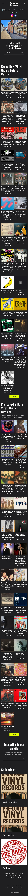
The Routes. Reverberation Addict (7, 312)
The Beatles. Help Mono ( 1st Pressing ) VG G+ (20, 511)
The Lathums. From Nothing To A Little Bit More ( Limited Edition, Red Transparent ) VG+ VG (7, 680)
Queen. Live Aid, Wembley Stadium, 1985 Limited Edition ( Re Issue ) (21, 266)
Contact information (15, 892)
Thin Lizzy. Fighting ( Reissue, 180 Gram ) (20, 187)
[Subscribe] (23, 759)
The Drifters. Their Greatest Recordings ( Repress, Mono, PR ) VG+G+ (20, 680)
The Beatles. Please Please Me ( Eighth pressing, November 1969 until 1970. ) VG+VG (20, 462)
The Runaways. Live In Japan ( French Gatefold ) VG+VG (20, 632)
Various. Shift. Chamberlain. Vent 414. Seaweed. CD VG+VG (7, 609)
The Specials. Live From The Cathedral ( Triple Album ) (7, 359)
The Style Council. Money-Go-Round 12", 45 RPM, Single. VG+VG (7, 535)
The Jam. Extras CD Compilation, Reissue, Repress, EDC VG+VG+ (20, 609)
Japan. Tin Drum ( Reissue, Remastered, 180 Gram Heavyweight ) (20, 214)
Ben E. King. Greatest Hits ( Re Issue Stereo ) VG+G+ (20, 705)
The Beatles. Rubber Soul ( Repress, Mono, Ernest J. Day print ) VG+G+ (20, 487)
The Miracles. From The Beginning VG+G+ (7, 727)
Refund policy (13, 887)
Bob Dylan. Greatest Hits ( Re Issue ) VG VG (20, 435)
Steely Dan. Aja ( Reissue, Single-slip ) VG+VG (20, 535)
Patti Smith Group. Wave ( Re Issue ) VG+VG (20, 654)
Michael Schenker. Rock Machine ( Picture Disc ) (20, 93)
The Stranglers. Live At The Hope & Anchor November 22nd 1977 (7, 335)
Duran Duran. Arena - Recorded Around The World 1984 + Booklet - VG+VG (7, 437)
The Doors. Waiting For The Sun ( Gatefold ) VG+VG (7, 512)
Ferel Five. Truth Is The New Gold (20, 312)
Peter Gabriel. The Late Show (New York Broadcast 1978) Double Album (20, 240)
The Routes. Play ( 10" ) (7, 290)
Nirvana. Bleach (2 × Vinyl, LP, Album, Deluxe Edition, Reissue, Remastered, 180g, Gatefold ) (20, 118)
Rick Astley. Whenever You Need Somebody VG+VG (7, 558)
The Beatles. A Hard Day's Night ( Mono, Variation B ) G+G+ (7, 460)
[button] (3, 3)
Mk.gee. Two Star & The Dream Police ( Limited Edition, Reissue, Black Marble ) (7, 189)
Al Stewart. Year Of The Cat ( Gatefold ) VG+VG (20, 583)
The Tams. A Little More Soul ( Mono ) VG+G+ (7, 704)
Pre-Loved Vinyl (8, 835)
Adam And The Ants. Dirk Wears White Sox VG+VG (7, 632)
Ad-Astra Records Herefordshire (13, 885)
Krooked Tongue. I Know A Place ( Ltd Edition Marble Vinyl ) (20, 165)
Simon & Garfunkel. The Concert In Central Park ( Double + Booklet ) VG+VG (7, 585)
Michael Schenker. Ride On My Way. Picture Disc (7, 93)
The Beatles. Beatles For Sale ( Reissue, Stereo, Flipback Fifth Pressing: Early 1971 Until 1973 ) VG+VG (7, 488)
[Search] (22, 52)
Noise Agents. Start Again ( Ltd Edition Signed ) (7, 165)
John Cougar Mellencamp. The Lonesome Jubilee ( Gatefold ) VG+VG (7, 655)
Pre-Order (6, 868)
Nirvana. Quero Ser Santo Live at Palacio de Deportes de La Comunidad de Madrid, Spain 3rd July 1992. (7, 118)
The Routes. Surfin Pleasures (20, 291)
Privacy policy (20, 887)
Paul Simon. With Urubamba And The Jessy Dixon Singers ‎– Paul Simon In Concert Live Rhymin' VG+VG (20, 560)
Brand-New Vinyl (9, 802)
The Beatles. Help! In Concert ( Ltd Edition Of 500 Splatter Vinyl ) (7, 142)
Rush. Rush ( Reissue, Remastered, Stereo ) (20, 141)
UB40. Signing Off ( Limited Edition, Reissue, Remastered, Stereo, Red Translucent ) (7, 240)
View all (14, 396)
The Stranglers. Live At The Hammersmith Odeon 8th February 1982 (20, 336)
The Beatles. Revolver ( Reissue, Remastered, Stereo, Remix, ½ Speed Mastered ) (7, 388)
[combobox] (14, 52)
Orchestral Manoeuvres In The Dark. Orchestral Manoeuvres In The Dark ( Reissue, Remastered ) (7, 214)
